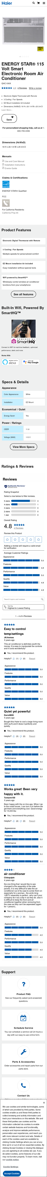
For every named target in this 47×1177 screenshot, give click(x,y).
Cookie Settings (10, 1166)
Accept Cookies (11, 1173)
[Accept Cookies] (44, 1102)
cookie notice (12, 1159)
